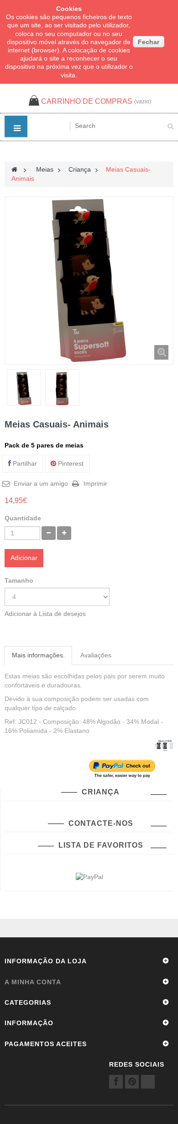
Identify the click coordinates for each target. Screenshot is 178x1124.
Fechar (148, 42)
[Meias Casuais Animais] (24, 388)
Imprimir (95, 483)
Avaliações (95, 655)
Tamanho (20, 580)
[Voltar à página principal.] (14, 169)
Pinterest (70, 463)
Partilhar (24, 463)
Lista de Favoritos (100, 845)
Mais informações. (38, 655)
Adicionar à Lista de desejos (45, 613)
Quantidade (23, 518)
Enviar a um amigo (41, 483)
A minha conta (33, 982)
